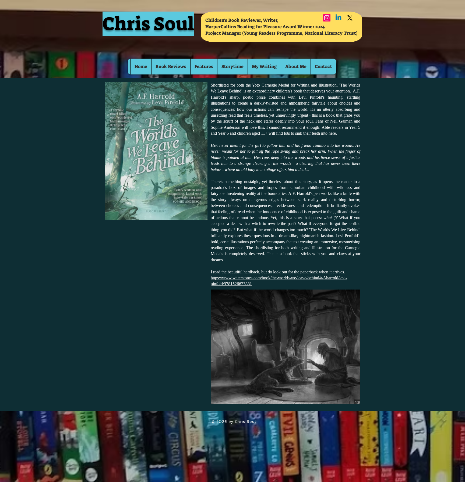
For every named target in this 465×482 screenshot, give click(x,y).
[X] (350, 18)
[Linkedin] (338, 18)
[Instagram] (326, 18)
